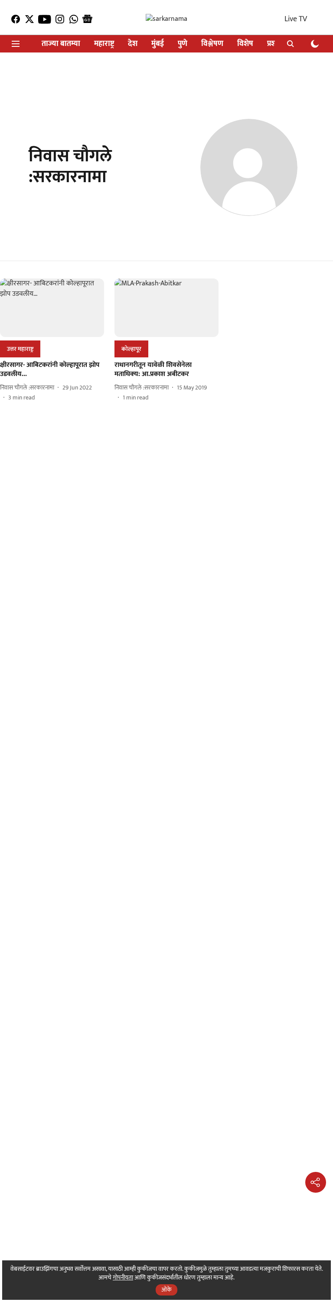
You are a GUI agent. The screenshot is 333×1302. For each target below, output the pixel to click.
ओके (166, 1290)
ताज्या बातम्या (61, 44)
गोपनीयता (123, 1277)
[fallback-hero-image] (52, 307)
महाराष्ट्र (104, 44)
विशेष (245, 44)
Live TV (295, 19)
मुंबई (157, 44)
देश (132, 44)
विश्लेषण (212, 44)
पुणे (182, 44)
